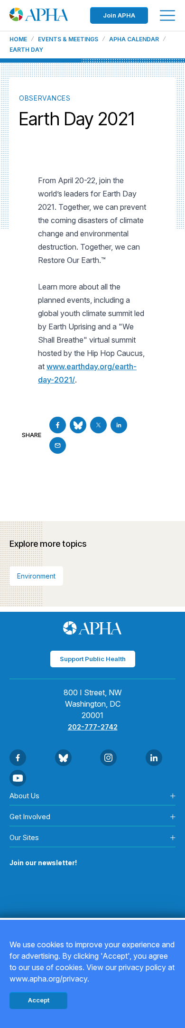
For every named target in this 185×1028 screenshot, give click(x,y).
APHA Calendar (134, 39)
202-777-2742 (93, 726)
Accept (38, 1000)
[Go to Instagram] (108, 757)
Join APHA (119, 15)
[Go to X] (98, 425)
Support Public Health (93, 659)
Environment (36, 576)
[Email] (57, 445)
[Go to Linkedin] (119, 425)
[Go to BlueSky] (78, 425)
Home (18, 39)
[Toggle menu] (167, 15)
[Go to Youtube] (17, 778)
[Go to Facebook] (57, 425)
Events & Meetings (68, 39)
